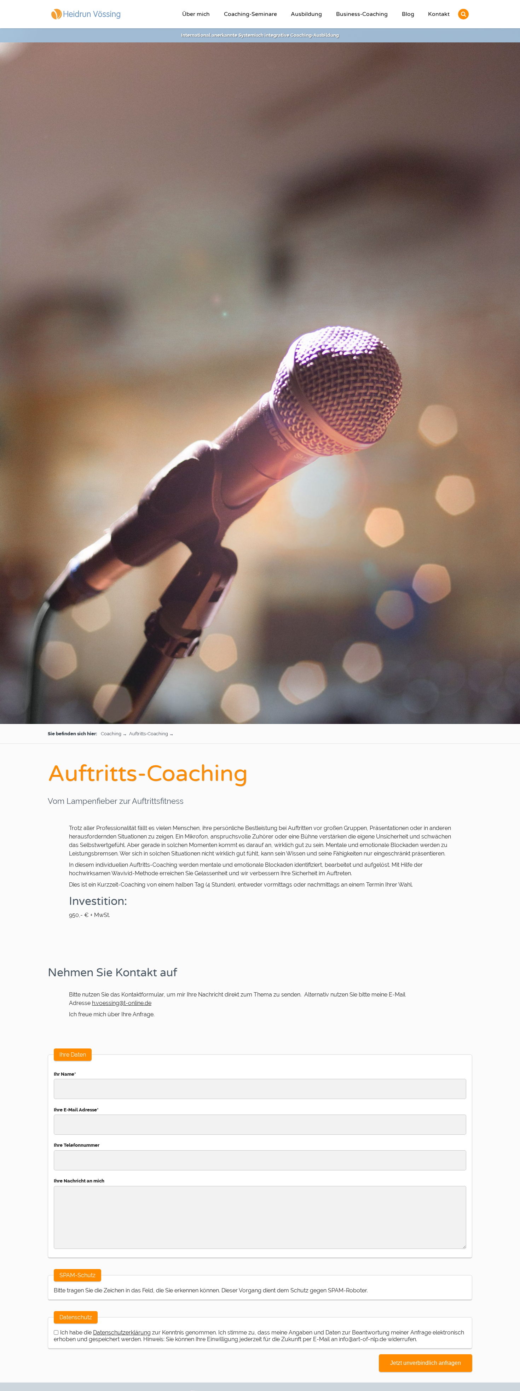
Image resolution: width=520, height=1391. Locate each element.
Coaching (111, 733)
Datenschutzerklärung (122, 1332)
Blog (408, 14)
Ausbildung (306, 14)
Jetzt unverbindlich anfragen (425, 1363)
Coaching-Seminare (250, 14)
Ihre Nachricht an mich (79, 1180)
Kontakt (439, 14)
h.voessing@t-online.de (121, 1003)
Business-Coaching (362, 14)
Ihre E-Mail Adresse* (76, 1109)
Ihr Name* (65, 1074)
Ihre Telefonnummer (76, 1145)
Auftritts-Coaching (148, 733)
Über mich (196, 14)
